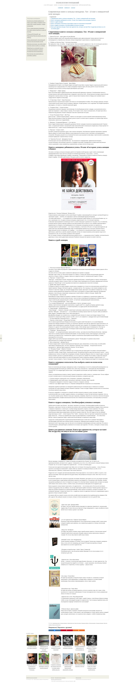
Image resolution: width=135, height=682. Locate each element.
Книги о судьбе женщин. (57, 22)
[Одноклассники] (79, 630)
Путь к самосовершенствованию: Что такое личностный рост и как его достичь (36, 30)
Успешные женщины (99, 623)
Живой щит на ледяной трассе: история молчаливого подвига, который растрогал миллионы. (35, 50)
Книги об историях (77, 623)
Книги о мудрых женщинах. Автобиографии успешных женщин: (67, 25)
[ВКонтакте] (55, 630)
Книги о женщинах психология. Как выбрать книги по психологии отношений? (71, 23)
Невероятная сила (70, 623)
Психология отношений (67, 2)
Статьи (73, 7)
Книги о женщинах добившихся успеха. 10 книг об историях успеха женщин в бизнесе (73, 20)
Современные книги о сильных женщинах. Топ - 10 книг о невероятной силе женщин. (73, 18)
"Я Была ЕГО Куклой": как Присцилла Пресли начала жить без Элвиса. (36, 36)
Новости (67, 7)
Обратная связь (78, 677)
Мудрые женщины (92, 623)
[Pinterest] (67, 630)
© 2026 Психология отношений (31, 677)
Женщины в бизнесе (85, 623)
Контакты (52, 677)
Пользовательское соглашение (60, 677)
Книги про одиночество (56, 624)
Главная (60, 7)
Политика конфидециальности (56, 679)
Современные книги (56, 623)
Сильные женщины (63, 623)
